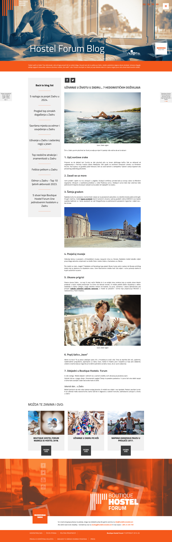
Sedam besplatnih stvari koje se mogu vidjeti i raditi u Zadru (6, 95)
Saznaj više (46, 450)
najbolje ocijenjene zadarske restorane (84, 288)
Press (93, 539)
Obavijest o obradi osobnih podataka (72, 539)
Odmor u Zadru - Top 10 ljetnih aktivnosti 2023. (44, 182)
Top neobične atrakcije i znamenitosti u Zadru (44, 156)
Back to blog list (44, 85)
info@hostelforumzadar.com (124, 522)
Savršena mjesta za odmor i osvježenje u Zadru (44, 127)
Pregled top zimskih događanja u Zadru (44, 112)
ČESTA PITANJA (51, 533)
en (144, 4)
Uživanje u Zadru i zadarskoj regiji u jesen (44, 142)
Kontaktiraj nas (36, 533)
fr (153, 4)
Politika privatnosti (68, 533)
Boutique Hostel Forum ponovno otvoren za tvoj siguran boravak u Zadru (166, 96)
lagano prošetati (86, 199)
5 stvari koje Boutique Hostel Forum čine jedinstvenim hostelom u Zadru (44, 200)
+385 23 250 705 (127, 524)
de (148, 4)
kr (157, 4)
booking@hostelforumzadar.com (102, 524)
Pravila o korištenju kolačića (41, 539)
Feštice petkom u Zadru (44, 169)
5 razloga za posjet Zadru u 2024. (44, 98)
